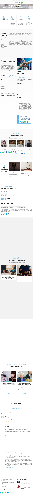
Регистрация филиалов (21, 7)
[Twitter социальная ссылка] (15, 0)
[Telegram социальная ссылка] (19, 0)
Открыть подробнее (15, 265)
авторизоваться (17, 474)
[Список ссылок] (8, 484)
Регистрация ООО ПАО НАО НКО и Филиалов (11, 7)
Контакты (2, 489)
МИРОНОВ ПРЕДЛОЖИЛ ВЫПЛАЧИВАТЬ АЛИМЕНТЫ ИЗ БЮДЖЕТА (24, 384)
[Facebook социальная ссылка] (13, 0)
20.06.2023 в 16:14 (7, 417)
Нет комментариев (27, 483)
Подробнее (8, 393)
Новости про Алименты (24, 381)
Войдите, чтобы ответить (10, 467)
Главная (3, 7)
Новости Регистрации (8, 381)
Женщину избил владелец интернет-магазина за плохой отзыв (8, 384)
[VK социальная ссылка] (18, 0)
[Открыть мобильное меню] (1, 3)
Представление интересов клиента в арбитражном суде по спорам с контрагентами (24, 280)
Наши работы (6, 489)
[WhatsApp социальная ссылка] (16, 0)
